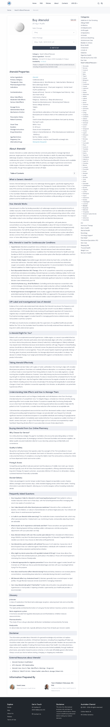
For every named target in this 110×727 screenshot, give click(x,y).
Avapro (84, 92)
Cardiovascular (37, 80)
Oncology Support (87, 235)
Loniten (84, 191)
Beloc (84, 74)
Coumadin (85, 143)
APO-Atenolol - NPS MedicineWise (23, 665)
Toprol (84, 76)
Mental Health (85, 230)
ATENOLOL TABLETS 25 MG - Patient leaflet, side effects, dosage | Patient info (37, 671)
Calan (84, 90)
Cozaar (84, 86)
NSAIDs (35, 134)
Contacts (65, 3)
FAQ (41, 3)
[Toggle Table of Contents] (74, 173)
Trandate (85, 149)
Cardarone (85, 84)
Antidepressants (86, 28)
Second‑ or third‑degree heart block (57, 92)
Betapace (85, 80)
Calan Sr (85, 151)
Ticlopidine (85, 212)
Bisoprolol (43, 142)
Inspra (84, 195)
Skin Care (84, 243)
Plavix (84, 145)
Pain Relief (84, 238)
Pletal (84, 181)
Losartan (85, 204)
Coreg (84, 112)
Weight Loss (85, 250)
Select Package (37, 38)
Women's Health (86, 253)
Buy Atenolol (40, 20)
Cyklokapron (86, 185)
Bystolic (84, 187)
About (56, 3)
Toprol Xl (85, 155)
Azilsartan (85, 218)
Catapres (85, 114)
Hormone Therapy (87, 225)
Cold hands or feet (39, 97)
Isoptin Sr (85, 161)
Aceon (84, 102)
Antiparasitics (85, 33)
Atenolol (47, 56)
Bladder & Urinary (86, 43)
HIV (82, 223)
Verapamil (85, 129)
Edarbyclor (85, 193)
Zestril (84, 110)
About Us (10, 713)
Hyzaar (84, 78)
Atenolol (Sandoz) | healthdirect (22, 662)
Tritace (84, 131)
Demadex (85, 183)
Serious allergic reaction (40, 104)
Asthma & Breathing (87, 38)
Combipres (85, 157)
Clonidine (85, 163)
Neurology (84, 233)
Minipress (85, 120)
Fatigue (35, 99)
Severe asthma (38, 92)
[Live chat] (102, 3)
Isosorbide (85, 220)
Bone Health (85, 45)
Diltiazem (85, 135)
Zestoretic (85, 108)
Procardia (85, 169)
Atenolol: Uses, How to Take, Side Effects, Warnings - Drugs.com (33, 668)
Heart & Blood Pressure (22, 10)
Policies (48, 3)
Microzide (85, 66)
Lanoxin (84, 125)
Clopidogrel (85, 201)
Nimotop (85, 139)
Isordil (84, 175)
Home (34, 3)
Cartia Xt (85, 147)
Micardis (85, 177)
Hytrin (84, 127)
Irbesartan (85, 197)
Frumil (84, 82)
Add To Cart (55, 48)
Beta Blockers (49, 82)
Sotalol (84, 216)
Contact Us (37, 714)
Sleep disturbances (55, 99)
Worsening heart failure (60, 102)
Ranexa (84, 200)
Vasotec (84, 106)
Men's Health (85, 228)
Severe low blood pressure (41, 102)
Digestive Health (86, 55)
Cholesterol (84, 48)
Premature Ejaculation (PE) (89, 240)
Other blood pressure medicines (62, 132)
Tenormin (85, 104)
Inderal (84, 98)
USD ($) (73, 3)
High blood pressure (39, 87)
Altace (84, 100)
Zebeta (84, 119)
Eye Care (84, 60)
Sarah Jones (21, 685)
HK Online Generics (87, 715)
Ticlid (84, 179)
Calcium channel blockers (41, 132)
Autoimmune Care (87, 40)
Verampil (85, 123)
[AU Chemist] (19, 3)
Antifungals (84, 30)
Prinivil (84, 171)
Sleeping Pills (85, 245)
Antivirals (84, 35)
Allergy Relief (85, 23)
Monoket (85, 173)
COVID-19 (84, 50)
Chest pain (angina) (54, 87)
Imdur (84, 137)
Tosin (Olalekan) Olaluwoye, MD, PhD (62, 684)
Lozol (84, 141)
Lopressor (85, 88)
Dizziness (43, 99)
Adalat (84, 96)
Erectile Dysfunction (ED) (89, 58)
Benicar (84, 165)
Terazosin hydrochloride (89, 214)
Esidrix (84, 153)
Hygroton (85, 189)
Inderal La (85, 159)
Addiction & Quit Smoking (89, 20)
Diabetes (84, 53)
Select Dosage (37, 28)
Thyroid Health (85, 248)
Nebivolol (85, 210)
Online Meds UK (86, 711)
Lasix (84, 72)
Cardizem (85, 116)
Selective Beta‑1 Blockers (64, 82)
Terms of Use (11, 720)
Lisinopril (85, 167)
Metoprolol (36, 142)
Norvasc (85, 68)
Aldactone (85, 94)
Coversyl (85, 70)
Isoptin (84, 133)
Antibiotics (84, 25)
